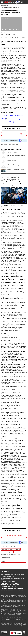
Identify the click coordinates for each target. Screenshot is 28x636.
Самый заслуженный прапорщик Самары (16, 169)
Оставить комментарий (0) (14, 535)
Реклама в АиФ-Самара (8, 581)
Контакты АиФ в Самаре (8, 586)
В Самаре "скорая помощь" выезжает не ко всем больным (14, 120)
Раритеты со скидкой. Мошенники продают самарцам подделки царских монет (13, 117)
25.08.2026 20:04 (5, 177)
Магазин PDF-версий (7, 576)
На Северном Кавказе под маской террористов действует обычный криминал (14, 166)
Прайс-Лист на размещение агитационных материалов (10, 584)
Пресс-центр (21, 574)
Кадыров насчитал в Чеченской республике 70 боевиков (14, 151)
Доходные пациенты (11, 160)
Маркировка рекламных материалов (12, 588)
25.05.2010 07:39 (5, 6)
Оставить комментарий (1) (14, 134)
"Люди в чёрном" (9, 122)
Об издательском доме (8, 574)
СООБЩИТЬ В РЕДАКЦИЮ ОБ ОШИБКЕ (12, 591)
